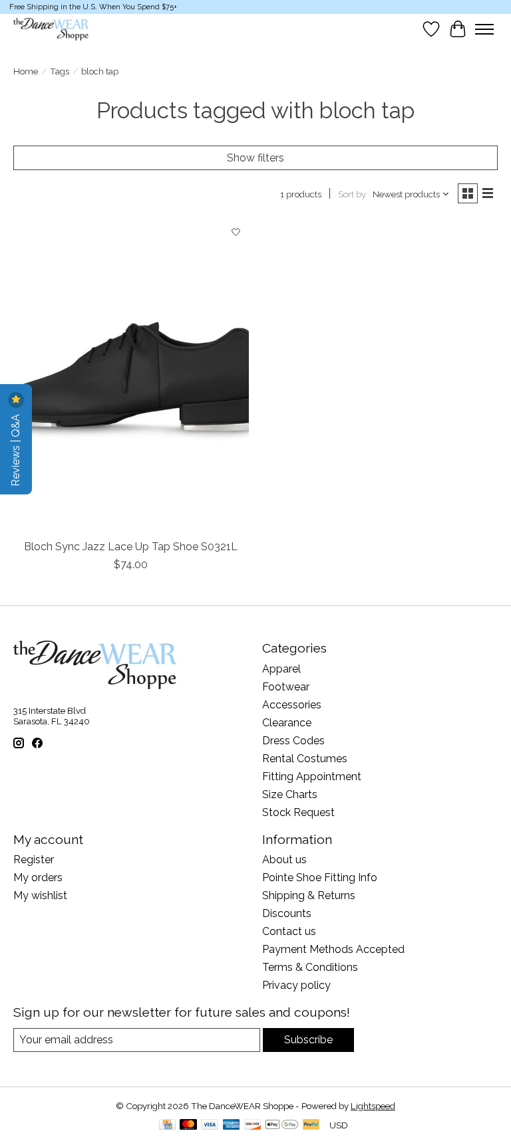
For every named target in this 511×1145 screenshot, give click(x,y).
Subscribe (308, 1039)
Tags (59, 71)
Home (25, 71)
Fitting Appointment (311, 776)
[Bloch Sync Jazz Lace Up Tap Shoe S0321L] (131, 375)
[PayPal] (311, 1125)
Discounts (286, 913)
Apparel (281, 669)
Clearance (286, 722)
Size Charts (289, 794)
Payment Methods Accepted (333, 949)
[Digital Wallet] (281, 1125)
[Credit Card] (167, 1125)
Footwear (285, 686)
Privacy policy (296, 985)
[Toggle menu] (484, 29)
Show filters (255, 158)
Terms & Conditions (310, 967)
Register (33, 859)
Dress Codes (293, 740)
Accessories (291, 704)
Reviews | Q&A (15, 448)
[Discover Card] (252, 1125)
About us (284, 859)
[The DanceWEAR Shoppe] (50, 29)
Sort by (352, 194)
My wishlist (40, 895)
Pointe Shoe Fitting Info (319, 877)
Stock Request (298, 812)
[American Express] (231, 1125)
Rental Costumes (304, 758)
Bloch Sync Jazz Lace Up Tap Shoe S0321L (131, 546)
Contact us (289, 931)
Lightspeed (373, 1105)
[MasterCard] (188, 1125)
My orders (38, 877)
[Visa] (209, 1125)
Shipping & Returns (308, 895)
